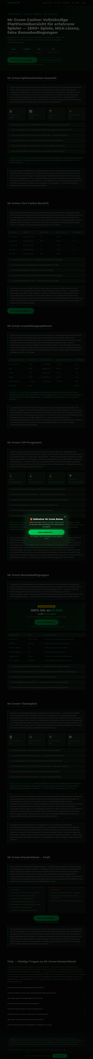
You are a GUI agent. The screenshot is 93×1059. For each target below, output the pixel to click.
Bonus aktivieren (45, 532)
